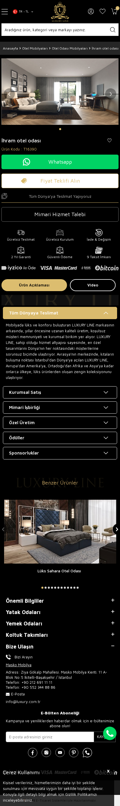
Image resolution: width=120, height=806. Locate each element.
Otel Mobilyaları (35, 48)
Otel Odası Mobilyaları (70, 48)
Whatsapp (60, 162)
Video (92, 285)
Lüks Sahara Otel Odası (59, 570)
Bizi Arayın (24, 657)
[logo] (60, 11)
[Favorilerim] (102, 11)
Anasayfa (10, 48)
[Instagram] (46, 752)
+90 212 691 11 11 (37, 682)
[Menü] (4, 12)
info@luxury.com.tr (23, 701)
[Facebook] (32, 752)
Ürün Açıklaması (34, 285)
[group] (60, 91)
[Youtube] (60, 752)
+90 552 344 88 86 (38, 687)
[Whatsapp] (87, 752)
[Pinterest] (73, 752)
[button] (60, 129)
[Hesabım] (91, 11)
